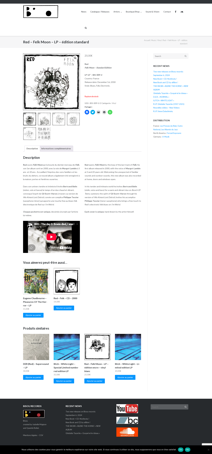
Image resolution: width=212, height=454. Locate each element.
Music (153, 40)
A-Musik (165, 137)
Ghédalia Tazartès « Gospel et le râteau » (170, 93)
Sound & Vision (152, 11)
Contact (167, 11)
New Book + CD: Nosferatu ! (165, 79)
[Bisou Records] (34, 417)
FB (175, 12)
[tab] (32, 149)
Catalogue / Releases (99, 11)
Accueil (147, 40)
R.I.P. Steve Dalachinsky (163, 111)
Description (32, 148)
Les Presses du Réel (168, 126)
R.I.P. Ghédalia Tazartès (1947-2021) (168, 104)
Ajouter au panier (33, 315)
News (83, 11)
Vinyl (159, 40)
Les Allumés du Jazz (169, 129)
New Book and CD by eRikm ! (165, 82)
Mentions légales (30, 435)
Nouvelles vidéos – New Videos (166, 108)
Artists (116, 11)
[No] (208, 449)
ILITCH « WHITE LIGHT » (163, 100)
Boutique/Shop (133, 11)
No (187, 449)
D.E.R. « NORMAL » (161, 97)
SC (181, 12)
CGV (41, 435)
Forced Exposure (174, 133)
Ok (180, 449)
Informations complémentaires (56, 148)
